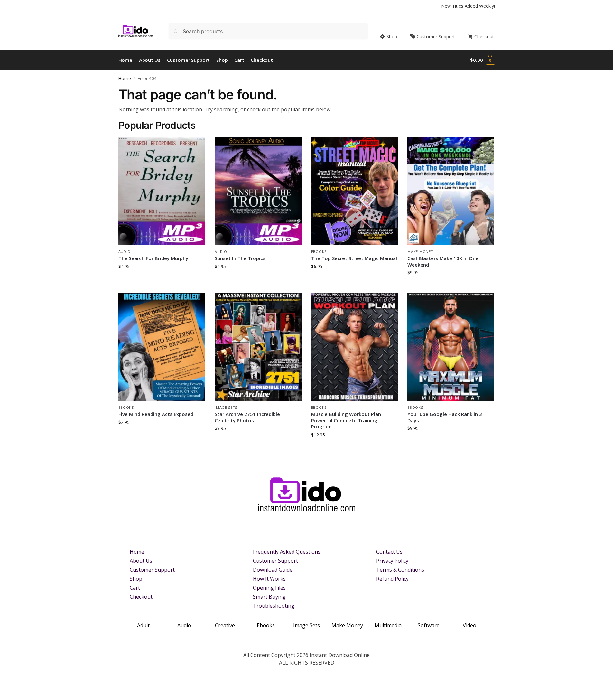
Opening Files (269, 587)
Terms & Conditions (400, 569)
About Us (141, 560)
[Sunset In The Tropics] (258, 191)
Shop (136, 578)
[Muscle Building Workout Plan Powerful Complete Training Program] (354, 347)
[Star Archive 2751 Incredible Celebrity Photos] (258, 347)
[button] (482, 60)
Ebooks (319, 251)
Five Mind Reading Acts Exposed (155, 414)
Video (469, 625)
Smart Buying (269, 596)
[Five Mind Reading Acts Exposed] (161, 347)
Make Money (420, 251)
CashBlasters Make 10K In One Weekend (442, 261)
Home (124, 78)
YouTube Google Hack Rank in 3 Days (444, 417)
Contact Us (389, 551)
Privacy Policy (392, 560)
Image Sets (226, 407)
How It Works (269, 578)
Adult (143, 625)
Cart (135, 587)
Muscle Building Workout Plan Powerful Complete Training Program (346, 420)
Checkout (141, 596)
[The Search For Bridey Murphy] (161, 191)
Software (429, 625)
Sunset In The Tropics (240, 258)
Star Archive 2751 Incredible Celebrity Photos (247, 417)
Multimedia (388, 625)
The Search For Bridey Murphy (153, 258)
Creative (225, 625)
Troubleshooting (273, 605)
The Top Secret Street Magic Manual (354, 258)
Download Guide (273, 569)
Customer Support (152, 569)
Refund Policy (392, 578)
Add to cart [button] (161, 280)
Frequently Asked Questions (286, 551)
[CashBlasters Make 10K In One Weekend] (450, 191)
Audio (124, 251)
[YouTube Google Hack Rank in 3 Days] (450, 347)
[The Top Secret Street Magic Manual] (354, 191)
